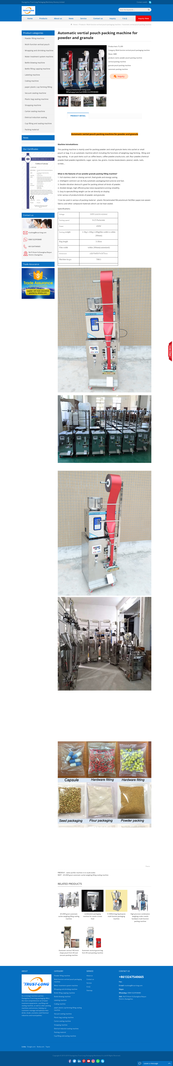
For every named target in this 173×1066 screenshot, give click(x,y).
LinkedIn (79, 1061)
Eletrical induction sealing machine (34, 118)
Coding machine (32, 81)
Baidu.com (40, 1047)
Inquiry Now (143, 18)
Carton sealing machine (35, 111)
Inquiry (113, 18)
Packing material (32, 129)
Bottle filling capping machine (37, 69)
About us (58, 18)
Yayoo (48, 1047)
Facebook (70, 1061)
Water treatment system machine (39, 56)
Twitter (74, 1061)
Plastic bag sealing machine (36, 99)
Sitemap (89, 990)
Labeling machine (32, 75)
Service (83, 18)
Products (43, 18)
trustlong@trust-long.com (37, 233)
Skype (102, 1061)
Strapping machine (33, 105)
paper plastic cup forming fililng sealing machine (37, 88)
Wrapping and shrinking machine (39, 50)
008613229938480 (35, 240)
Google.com (31, 1047)
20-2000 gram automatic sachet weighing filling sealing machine (85, 875)
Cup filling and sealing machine (38, 123)
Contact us (140, 2)
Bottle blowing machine (35, 62)
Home (30, 18)
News (71, 18)
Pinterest (84, 1061)
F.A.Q (125, 18)
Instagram (93, 1061)
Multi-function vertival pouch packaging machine (104, 24)
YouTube (88, 1061)
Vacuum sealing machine (35, 93)
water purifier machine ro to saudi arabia (80, 873)
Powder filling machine (34, 38)
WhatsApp (98, 1061)
